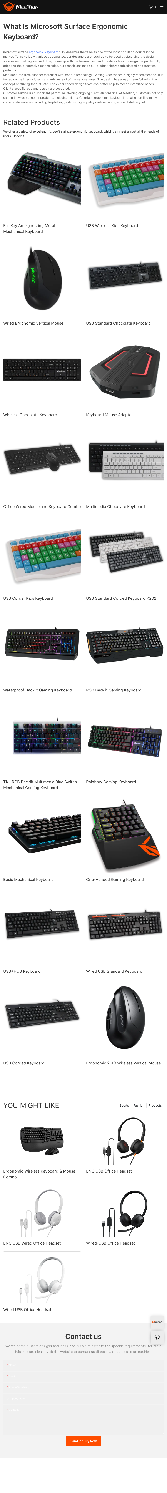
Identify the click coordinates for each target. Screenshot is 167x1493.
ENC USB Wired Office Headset (32, 1243)
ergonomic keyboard (43, 52)
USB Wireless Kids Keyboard (112, 225)
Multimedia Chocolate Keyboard (115, 506)
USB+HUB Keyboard (22, 971)
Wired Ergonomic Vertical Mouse (33, 323)
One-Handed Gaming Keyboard (115, 879)
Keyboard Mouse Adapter (109, 414)
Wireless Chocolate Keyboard (30, 414)
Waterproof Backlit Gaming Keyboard (37, 690)
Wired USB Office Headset (27, 1309)
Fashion (138, 1105)
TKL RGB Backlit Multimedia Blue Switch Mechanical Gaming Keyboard (40, 785)
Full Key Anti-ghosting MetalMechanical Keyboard (29, 228)
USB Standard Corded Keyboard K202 (121, 598)
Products (155, 1105)
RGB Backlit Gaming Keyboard (114, 690)
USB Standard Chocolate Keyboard (118, 323)
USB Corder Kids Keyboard (28, 598)
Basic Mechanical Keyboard (28, 879)
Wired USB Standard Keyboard (114, 971)
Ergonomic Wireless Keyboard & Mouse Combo (39, 1174)
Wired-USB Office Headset (110, 1243)
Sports (124, 1105)
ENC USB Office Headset (109, 1171)
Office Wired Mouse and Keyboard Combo (42, 506)
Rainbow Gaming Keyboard (111, 782)
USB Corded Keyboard (24, 1063)
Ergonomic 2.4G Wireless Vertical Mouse (123, 1063)
